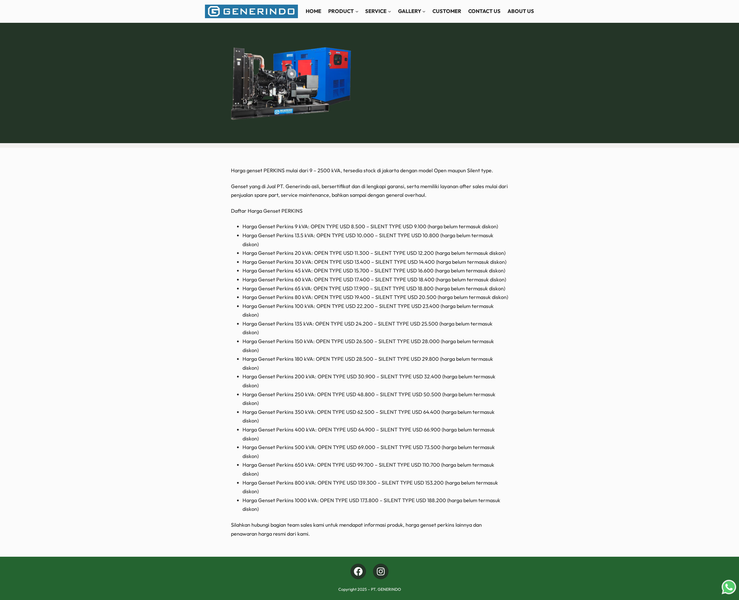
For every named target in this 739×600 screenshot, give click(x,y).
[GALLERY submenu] (424, 11)
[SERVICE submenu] (389, 11)
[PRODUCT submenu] (357, 11)
